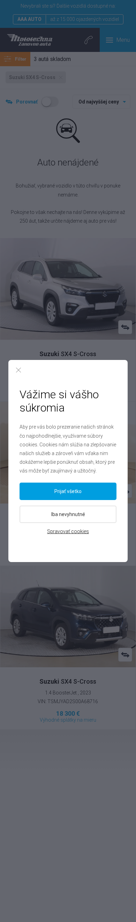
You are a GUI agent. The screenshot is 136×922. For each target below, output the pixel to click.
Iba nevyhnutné (68, 514)
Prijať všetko (68, 491)
